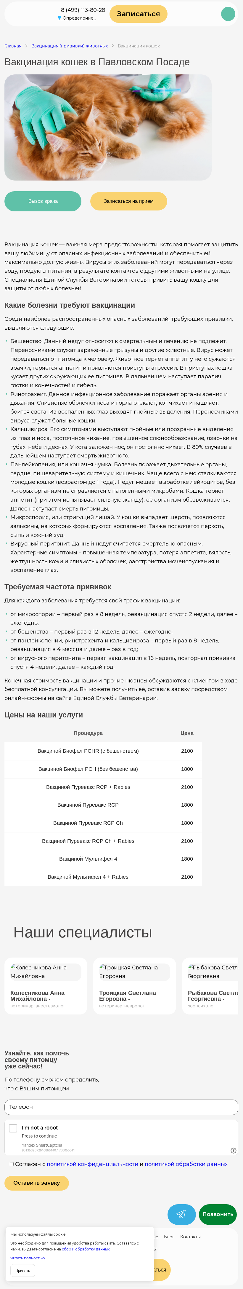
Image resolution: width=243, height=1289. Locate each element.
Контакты (190, 1236)
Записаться (138, 13)
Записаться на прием (129, 201)
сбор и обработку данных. (86, 1249)
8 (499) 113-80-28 (83, 10)
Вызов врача (43, 201)
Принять (22, 1270)
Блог (169, 1236)
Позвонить (218, 1214)
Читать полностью (27, 1258)
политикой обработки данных (186, 1164)
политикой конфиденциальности (92, 1164)
